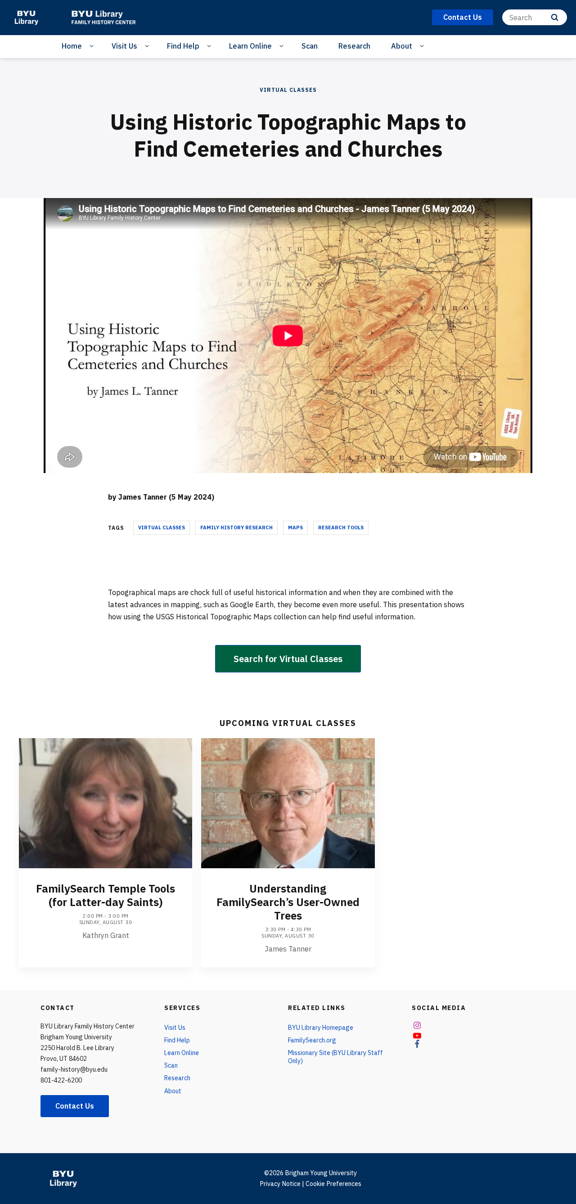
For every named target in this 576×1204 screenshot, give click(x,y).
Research (354, 45)
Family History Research (236, 527)
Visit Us (124, 45)
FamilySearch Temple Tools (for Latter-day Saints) (105, 895)
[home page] (26, 17)
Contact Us (74, 1105)
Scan (310, 45)
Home (72, 45)
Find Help (183, 45)
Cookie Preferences (333, 1184)
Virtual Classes (288, 89)
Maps (295, 527)
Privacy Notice (280, 1184)
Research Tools (341, 527)
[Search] (554, 17)
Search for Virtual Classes (288, 659)
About (401, 45)
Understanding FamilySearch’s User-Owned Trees (288, 902)
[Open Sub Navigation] (93, 46)
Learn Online (250, 45)
